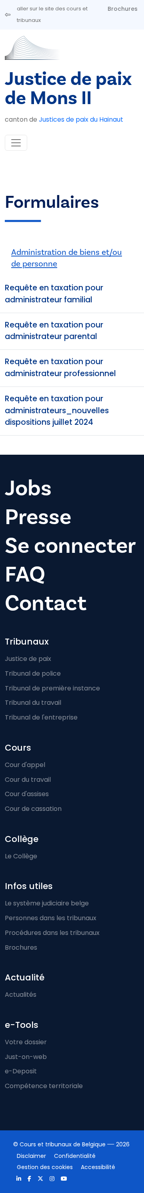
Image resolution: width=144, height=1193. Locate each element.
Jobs (28, 488)
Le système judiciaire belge (47, 903)
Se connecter (70, 545)
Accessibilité (98, 1167)
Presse (38, 516)
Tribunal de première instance (52, 688)
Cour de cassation (33, 808)
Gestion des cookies (45, 1167)
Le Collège (21, 856)
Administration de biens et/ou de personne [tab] (66, 257)
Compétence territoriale (44, 1085)
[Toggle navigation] (16, 143)
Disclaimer (31, 1156)
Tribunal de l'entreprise (41, 717)
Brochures (123, 9)
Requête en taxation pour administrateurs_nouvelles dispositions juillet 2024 (57, 410)
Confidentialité (75, 1156)
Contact (45, 603)
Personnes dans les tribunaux (50, 918)
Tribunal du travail (33, 702)
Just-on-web (26, 1056)
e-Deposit (21, 1071)
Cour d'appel (25, 764)
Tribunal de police (33, 673)
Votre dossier (26, 1042)
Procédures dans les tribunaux (52, 932)
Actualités (20, 994)
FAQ (25, 574)
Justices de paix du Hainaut (81, 119)
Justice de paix (28, 658)
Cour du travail (28, 779)
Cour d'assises (27, 794)
